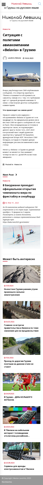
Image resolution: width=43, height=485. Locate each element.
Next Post (8, 174)
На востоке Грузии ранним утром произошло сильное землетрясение (21, 292)
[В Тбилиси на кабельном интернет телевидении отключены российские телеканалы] (21, 415)
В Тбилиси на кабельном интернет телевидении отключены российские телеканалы (16, 433)
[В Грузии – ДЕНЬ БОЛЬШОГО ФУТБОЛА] (21, 382)
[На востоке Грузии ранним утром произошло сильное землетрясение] (21, 274)
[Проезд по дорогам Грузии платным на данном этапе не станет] (21, 346)
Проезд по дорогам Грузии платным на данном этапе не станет (18, 364)
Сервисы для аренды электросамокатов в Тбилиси (19, 467)
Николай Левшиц (21, 17)
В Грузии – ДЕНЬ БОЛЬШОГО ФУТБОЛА (18, 398)
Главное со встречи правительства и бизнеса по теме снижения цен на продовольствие (21, 328)
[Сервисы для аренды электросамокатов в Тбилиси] (21, 451)
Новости (6, 29)
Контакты (7, 482)
